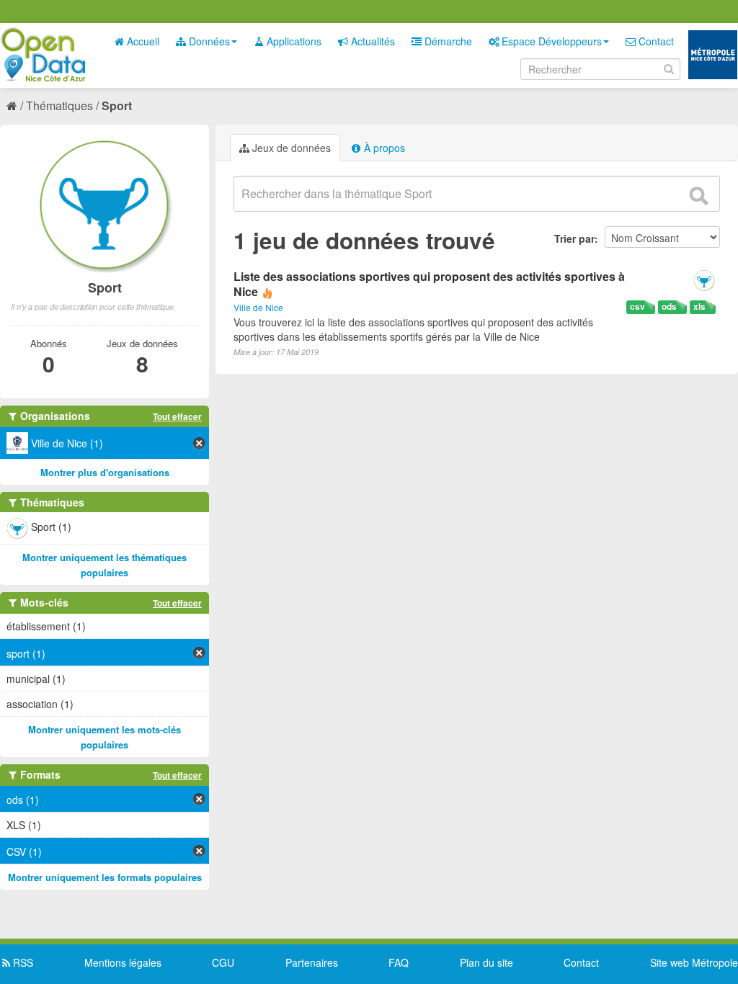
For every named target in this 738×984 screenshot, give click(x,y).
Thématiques (59, 105)
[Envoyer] (698, 196)
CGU (223, 962)
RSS (21, 962)
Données (208, 41)
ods (669, 306)
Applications (292, 41)
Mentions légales (122, 962)
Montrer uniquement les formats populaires (105, 877)
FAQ (398, 962)
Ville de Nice (258, 307)
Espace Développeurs (550, 41)
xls (699, 306)
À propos (383, 147)
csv (637, 306)
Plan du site (486, 962)
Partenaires (311, 962)
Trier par (574, 238)
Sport (117, 105)
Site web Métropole (694, 962)
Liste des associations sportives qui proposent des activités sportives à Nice (429, 284)
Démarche (447, 41)
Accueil (141, 41)
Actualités (371, 41)
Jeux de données (290, 147)
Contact (655, 41)
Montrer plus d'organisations (104, 472)
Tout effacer (177, 416)
